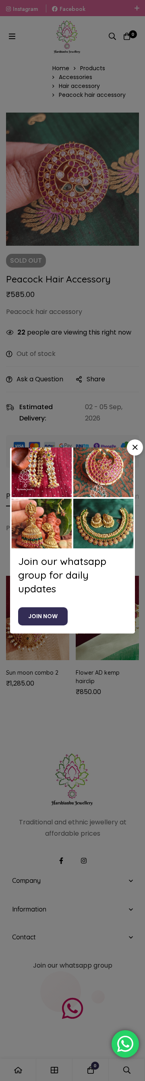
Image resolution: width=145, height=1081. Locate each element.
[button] (135, 447)
